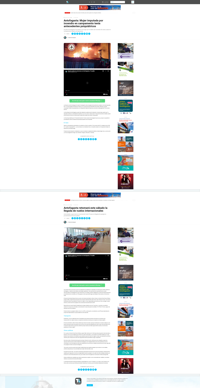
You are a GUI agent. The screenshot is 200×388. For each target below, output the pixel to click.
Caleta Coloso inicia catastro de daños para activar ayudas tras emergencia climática (86, 12)
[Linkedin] (80, 34)
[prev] (133, 12)
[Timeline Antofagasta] (65, 37)
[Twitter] (94, 2)
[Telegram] (87, 34)
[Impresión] (84, 34)
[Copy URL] (89, 34)
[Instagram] (92, 2)
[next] (134, 12)
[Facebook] (89, 2)
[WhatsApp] (77, 34)
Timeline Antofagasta (72, 37)
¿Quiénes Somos (120, 381)
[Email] (82, 34)
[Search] (124, 2)
